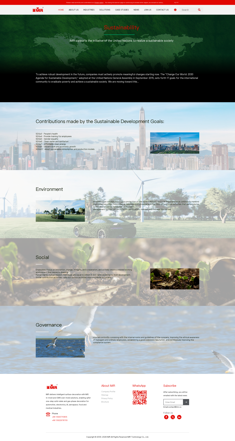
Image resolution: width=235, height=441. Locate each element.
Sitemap (104, 395)
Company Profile (108, 391)
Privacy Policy (107, 398)
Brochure (105, 402)
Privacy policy (98, 2)
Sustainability (121, 27)
